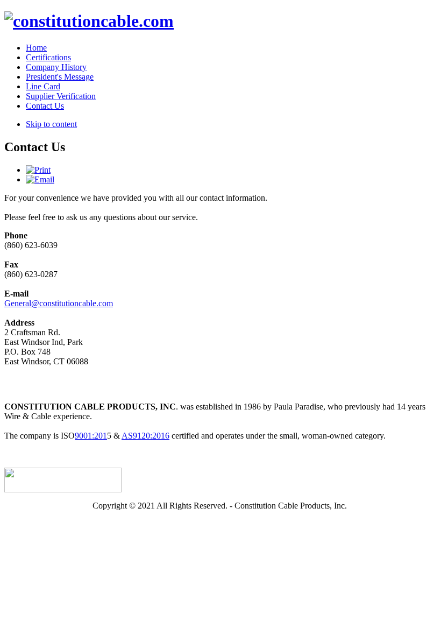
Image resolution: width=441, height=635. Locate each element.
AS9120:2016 (145, 435)
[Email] (40, 179)
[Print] (38, 169)
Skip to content (51, 124)
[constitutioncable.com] (89, 21)
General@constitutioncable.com (58, 303)
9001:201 (91, 435)
